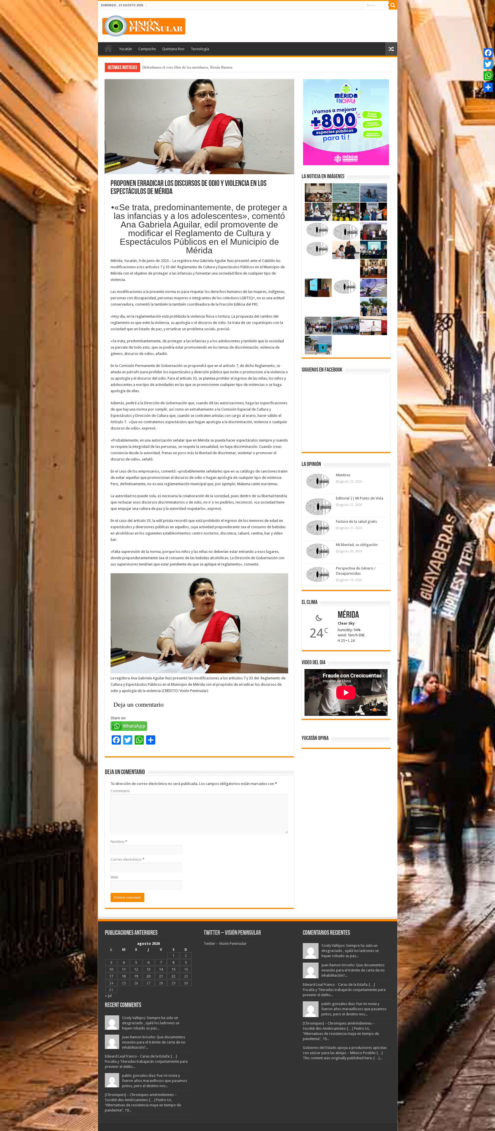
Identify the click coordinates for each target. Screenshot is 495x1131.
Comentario (120, 791)
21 (161, 976)
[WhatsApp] (488, 75)
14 (161, 969)
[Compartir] (488, 87)
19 (136, 976)
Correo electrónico (127, 859)
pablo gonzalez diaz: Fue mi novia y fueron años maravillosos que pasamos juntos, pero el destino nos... (154, 1080)
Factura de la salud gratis (356, 521)
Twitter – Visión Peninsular (232, 933)
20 (148, 976)
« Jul (108, 996)
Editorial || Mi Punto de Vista (359, 498)
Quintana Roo (173, 49)
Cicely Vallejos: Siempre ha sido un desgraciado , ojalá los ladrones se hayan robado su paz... (150, 1023)
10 (111, 969)
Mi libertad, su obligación (357, 545)
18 (124, 976)
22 (173, 976)
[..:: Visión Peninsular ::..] (143, 25)
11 (124, 969)
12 (136, 969)
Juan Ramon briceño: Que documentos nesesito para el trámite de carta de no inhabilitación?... (153, 1042)
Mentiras (343, 475)
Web (114, 877)
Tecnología (200, 49)
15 (173, 969)
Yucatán (125, 49)
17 (111, 976)
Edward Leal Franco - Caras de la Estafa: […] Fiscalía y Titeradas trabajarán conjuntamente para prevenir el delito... (146, 1061)
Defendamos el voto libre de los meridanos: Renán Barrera (187, 67)
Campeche (147, 49)
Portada (108, 48)
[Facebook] (488, 53)
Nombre (119, 841)
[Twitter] (488, 64)
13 (148, 969)
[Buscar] (393, 5)
